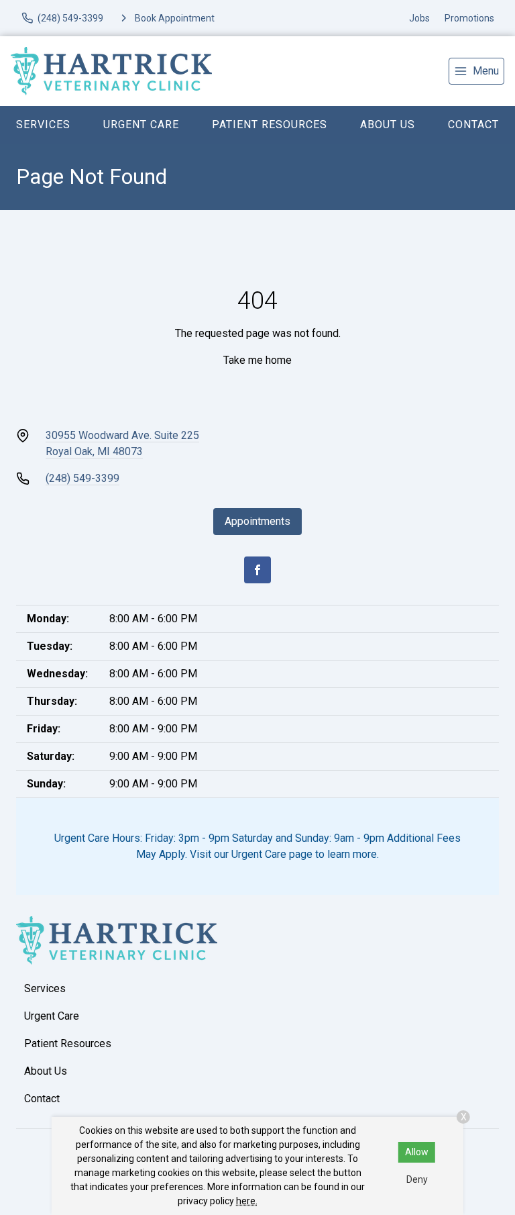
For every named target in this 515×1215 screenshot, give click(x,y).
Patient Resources (269, 124)
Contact (473, 124)
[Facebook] (257, 569)
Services (43, 124)
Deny (417, 1179)
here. (247, 1201)
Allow (416, 1152)
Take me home (257, 360)
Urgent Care (141, 124)
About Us (387, 124)
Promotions (469, 18)
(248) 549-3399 (82, 478)
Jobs (419, 18)
